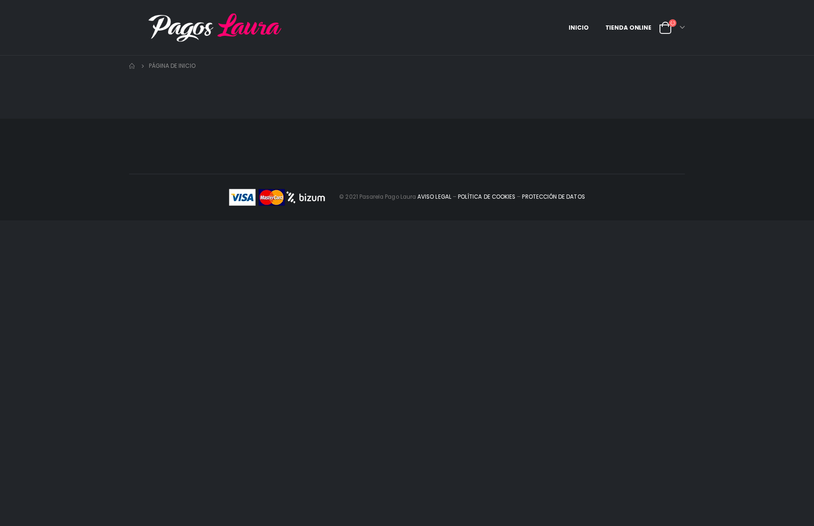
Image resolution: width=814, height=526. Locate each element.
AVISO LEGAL (434, 197)
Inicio (578, 28)
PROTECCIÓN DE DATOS (554, 197)
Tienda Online (628, 28)
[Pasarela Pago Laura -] (211, 27)
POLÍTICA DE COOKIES (486, 197)
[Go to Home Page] (132, 66)
